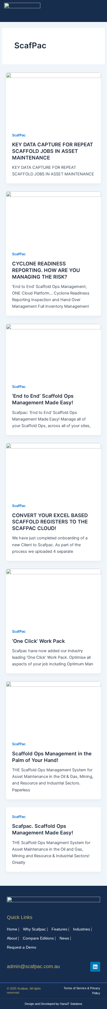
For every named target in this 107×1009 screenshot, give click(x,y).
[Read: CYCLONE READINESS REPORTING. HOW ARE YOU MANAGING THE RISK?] (53, 217)
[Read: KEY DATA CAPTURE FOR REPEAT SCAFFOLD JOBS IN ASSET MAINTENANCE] (53, 98)
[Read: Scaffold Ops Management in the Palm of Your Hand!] (53, 707)
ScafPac (19, 135)
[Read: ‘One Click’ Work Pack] (53, 595)
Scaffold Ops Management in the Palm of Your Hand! (52, 756)
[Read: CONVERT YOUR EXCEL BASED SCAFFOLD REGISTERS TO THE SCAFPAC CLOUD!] (53, 469)
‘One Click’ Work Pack (38, 641)
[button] (100, 11)
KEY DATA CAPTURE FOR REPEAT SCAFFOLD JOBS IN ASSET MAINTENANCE (52, 150)
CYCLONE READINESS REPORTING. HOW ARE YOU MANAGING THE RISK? (46, 269)
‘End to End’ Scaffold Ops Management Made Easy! (43, 399)
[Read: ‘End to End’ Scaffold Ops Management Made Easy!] (53, 350)
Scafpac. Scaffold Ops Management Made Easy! (42, 829)
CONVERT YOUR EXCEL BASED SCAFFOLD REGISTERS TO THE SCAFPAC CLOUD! (50, 521)
